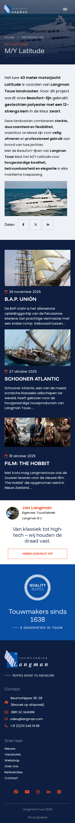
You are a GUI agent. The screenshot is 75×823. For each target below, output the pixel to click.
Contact (11, 778)
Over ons (11, 766)
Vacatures (13, 754)
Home (10, 37)
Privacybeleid (37, 817)
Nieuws (10, 748)
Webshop (12, 760)
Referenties (33, 37)
